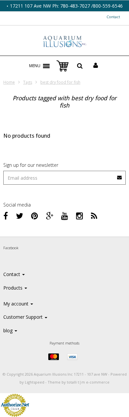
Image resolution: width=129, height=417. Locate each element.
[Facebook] (5, 215)
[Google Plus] (49, 215)
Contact (113, 16)
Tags (27, 82)
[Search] (80, 65)
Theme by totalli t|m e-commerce (78, 382)
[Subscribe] (120, 175)
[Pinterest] (34, 215)
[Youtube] (64, 215)
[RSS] (94, 215)
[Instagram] (79, 215)
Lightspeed (34, 382)
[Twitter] (19, 215)
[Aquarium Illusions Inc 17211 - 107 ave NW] (64, 42)
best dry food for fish (60, 82)
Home (9, 82)
